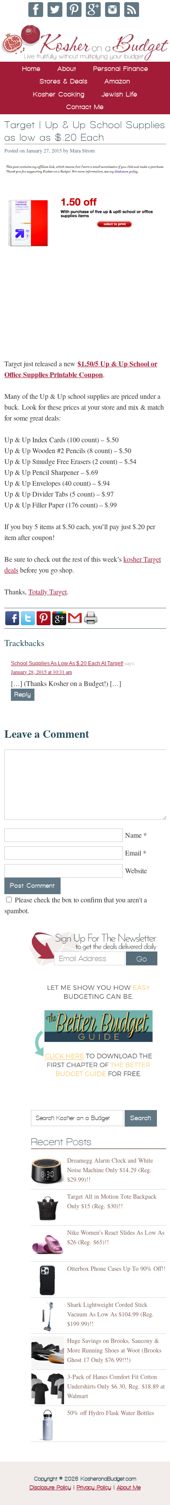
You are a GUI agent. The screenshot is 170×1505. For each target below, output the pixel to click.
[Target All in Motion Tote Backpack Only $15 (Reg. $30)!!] (49, 1208)
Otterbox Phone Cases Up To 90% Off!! (116, 1268)
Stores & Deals (64, 81)
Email (133, 852)
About (67, 68)
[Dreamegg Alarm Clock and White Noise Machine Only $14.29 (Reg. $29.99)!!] (49, 1172)
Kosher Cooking (59, 94)
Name (133, 834)
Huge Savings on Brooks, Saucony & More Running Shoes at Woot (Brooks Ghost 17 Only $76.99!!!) (114, 1350)
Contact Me (85, 106)
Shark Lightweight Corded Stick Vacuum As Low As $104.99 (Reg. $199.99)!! (110, 1314)
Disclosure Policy (50, 1488)
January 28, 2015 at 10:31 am (41, 671)
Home (31, 68)
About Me (129, 1488)
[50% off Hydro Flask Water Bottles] (49, 1425)
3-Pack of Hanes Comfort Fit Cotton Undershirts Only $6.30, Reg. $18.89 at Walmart (116, 1386)
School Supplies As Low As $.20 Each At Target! (67, 663)
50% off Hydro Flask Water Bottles (110, 1413)
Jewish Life (119, 94)
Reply (22, 694)
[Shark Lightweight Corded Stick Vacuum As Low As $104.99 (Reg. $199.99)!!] (49, 1316)
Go (141, 959)
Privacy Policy (94, 1488)
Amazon (117, 81)
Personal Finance (120, 68)
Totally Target (47, 591)
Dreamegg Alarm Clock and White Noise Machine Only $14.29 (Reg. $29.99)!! (110, 1169)
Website (136, 870)
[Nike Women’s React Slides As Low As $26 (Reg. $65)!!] (49, 1244)
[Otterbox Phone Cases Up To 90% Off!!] (49, 1280)
